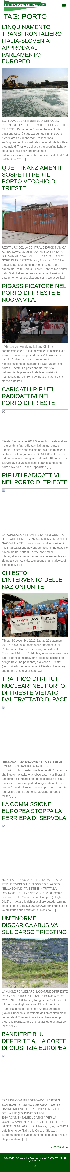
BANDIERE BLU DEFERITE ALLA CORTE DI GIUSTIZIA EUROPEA (34, 1041)
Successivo (59, 1147)
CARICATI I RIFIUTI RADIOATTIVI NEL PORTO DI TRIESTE (28, 396)
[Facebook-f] (35, 1166)
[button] (64, 5)
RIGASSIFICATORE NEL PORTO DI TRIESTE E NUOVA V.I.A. (34, 293)
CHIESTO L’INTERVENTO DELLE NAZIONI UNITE (32, 580)
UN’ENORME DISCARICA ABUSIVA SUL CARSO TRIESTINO (34, 925)
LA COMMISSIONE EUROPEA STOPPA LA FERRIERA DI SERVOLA (34, 811)
